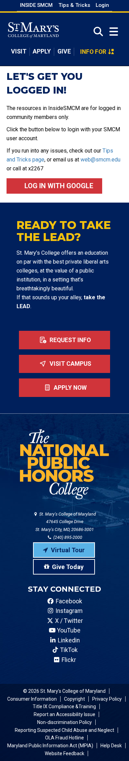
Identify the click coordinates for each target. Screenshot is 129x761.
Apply (42, 51)
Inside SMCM (36, 5)
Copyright (74, 699)
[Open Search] (96, 31)
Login (102, 5)
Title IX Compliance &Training (64, 706)
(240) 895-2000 (67, 537)
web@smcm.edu (100, 159)
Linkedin (68, 640)
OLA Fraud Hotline (64, 737)
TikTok (68, 650)
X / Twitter (68, 620)
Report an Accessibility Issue (64, 714)
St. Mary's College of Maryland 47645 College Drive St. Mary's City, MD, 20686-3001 (65, 521)
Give (64, 51)
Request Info (69, 340)
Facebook (68, 601)
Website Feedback (64, 753)
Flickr (68, 659)
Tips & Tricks (74, 5)
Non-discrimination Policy (64, 722)
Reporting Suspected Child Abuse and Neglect (64, 730)
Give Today (68, 566)
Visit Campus (69, 363)
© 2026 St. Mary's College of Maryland (64, 691)
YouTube (68, 630)
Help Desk (111, 745)
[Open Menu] (113, 31)
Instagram (68, 610)
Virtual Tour (68, 550)
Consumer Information (32, 699)
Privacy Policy (107, 699)
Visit (18, 51)
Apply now (69, 387)
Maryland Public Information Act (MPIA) (50, 745)
